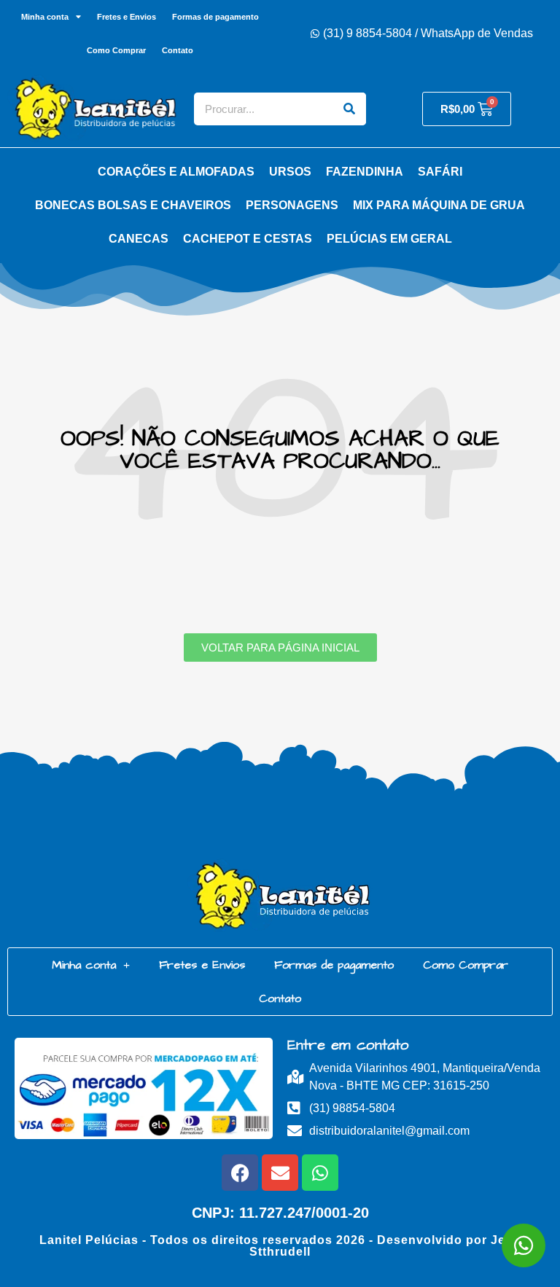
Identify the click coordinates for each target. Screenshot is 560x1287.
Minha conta (45, 16)
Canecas (138, 238)
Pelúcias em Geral (389, 238)
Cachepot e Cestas (247, 238)
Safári (440, 171)
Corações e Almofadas (176, 171)
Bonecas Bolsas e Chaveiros (133, 205)
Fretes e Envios (126, 16)
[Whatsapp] (320, 1172)
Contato (177, 50)
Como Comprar (116, 50)
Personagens (292, 205)
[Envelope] (280, 1172)
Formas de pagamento (215, 16)
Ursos (290, 171)
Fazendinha (364, 171)
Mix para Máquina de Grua (439, 205)
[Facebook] (240, 1172)
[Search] (349, 109)
